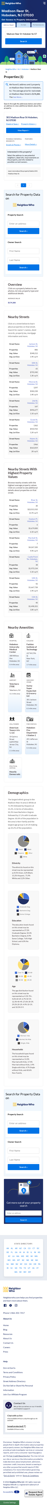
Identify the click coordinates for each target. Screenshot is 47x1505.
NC (23, 1260)
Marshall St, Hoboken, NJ (32, 539)
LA (13, 1256)
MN (36, 1256)
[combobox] (23, 34)
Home (6, 1325)
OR (35, 1264)
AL (12, 1248)
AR (16, 1248)
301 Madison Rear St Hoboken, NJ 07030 (22, 119)
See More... (18, 97)
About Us (7, 1338)
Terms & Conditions (31, 1475)
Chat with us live (15, 1415)
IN (35, 1252)
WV (25, 1272)
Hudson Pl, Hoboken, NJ (32, 520)
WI (20, 1272)
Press (5, 1351)
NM (12, 1264)
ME (27, 1256)
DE (8, 1252)
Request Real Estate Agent (35, 1493)
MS (14, 1260)
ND (27, 1260)
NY (21, 1264)
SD (16, 1268)
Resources (7, 1334)
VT (37, 1268)
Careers (6, 1347)
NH (36, 1260)
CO (29, 1248)
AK (8, 1248)
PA (39, 1264)
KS (39, 1252)
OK (30, 1264)
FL (12, 1252)
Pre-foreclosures (38, 25)
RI (8, 1268)
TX (25, 1268)
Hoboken (25, 69)
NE (32, 1260)
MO (9, 1260)
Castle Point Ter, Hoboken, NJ (32, 559)
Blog (5, 1329)
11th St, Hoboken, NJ (32, 598)
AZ (20, 1248)
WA (16, 1272)
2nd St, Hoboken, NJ (32, 402)
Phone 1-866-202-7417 (14, 1313)
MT (18, 1260)
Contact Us (8, 1343)
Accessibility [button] (8, 1492)
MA (18, 1256)
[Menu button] (44, 3)
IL (32, 1252)
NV (17, 1264)
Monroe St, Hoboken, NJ (32, 383)
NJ (19, 69)
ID (28, 1252)
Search (23, 231)
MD (22, 1256)
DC (38, 1248)
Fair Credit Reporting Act (19, 1456)
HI (20, 1252)
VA (33, 1268)
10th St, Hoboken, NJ (32, 364)
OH (25, 1264)
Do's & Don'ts (9, 1368)
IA (24, 1252)
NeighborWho (10, 69)
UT (29, 1268)
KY (9, 1256)
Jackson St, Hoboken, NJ (32, 345)
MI (32, 1256)
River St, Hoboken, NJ (32, 501)
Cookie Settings (9, 1503)
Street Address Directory (14, 1381)
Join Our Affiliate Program (15, 1394)
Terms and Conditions (13, 1372)
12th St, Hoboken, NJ (32, 579)
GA (16, 1252)
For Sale (23, 25)
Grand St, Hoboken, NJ (32, 421)
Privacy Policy (9, 1376)
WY (29, 1272)
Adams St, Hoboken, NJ (32, 439)
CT (34, 1248)
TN (20, 1268)
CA (25, 1248)
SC (11, 1268)
